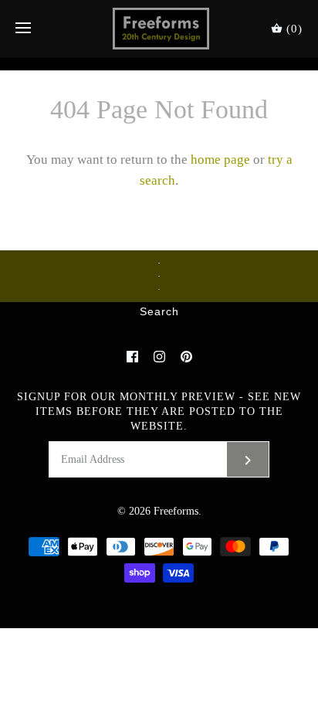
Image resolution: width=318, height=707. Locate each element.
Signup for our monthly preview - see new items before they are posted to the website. (159, 411)
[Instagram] (159, 356)
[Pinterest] (186, 356)
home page (220, 159)
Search (159, 312)
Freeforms (176, 511)
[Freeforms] (159, 28)
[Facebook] (132, 356)
